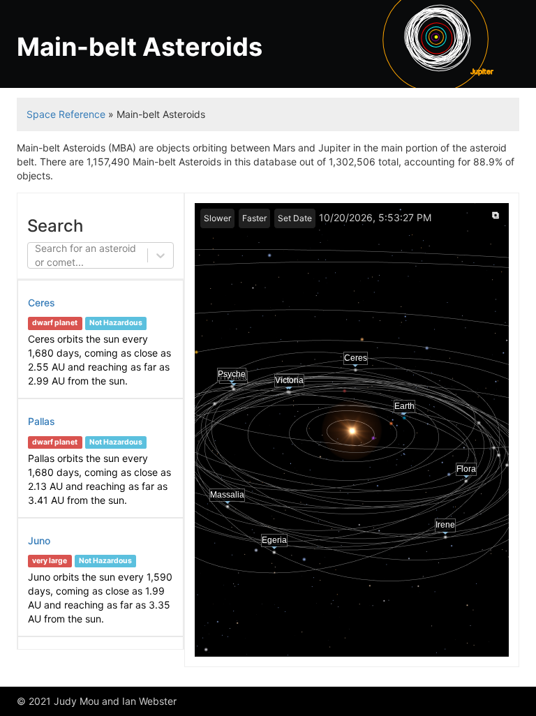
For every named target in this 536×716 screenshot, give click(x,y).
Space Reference (66, 114)
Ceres (41, 302)
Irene (446, 525)
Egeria (275, 541)
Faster (254, 218)
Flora (466, 468)
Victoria (288, 380)
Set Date (295, 218)
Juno (39, 540)
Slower (217, 218)
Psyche (232, 374)
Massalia (228, 495)
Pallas (41, 421)
